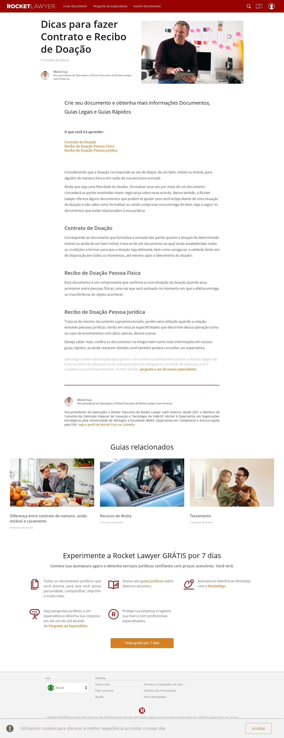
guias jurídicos (152, 581)
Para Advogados (155, 697)
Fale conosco (104, 691)
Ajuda (99, 697)
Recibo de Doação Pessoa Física (89, 146)
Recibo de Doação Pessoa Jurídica (90, 150)
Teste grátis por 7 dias (142, 643)
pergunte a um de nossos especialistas (168, 369)
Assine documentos (147, 6)
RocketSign (217, 586)
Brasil (60, 688)
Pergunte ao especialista (110, 6)
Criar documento (75, 6)
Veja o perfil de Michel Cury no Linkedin (106, 425)
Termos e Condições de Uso (163, 684)
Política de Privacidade (160, 691)
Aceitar (258, 728)
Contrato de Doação (80, 142)
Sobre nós (102, 684)
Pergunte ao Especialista (68, 626)
